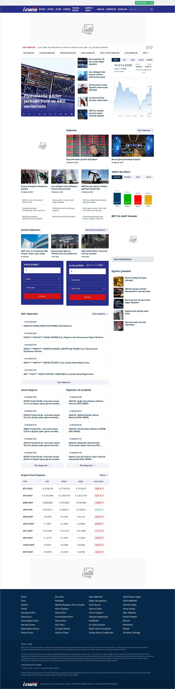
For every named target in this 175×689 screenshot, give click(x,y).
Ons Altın (60, 624)
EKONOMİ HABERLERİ (68, 53)
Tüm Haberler (144, 130)
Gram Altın (60, 612)
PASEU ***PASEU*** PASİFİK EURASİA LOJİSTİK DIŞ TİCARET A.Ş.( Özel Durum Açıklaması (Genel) (61, 350)
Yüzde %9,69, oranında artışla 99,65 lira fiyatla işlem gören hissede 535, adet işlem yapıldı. (41, 459)
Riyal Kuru (26, 616)
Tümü (102, 475)
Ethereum (128, 624)
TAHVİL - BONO (76, 9)
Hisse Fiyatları (96, 612)
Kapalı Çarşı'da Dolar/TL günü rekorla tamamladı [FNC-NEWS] (87, 458)
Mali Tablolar (129, 612)
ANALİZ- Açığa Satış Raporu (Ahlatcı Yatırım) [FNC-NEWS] (86, 402)
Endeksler (94, 620)
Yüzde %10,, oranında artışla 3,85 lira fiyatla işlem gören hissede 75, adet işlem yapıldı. (41, 431)
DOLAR (138, 206)
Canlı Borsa (95, 604)
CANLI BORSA (141, 3)
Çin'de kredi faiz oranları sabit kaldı (98, 99)
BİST (116, 60)
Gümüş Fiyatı (61, 632)
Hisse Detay (129, 608)
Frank (24, 608)
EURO (133, 60)
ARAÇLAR (122, 9)
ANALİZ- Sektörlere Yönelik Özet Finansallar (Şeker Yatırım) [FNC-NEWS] (84, 445)
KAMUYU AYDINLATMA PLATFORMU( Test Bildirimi (48, 326)
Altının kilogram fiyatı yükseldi (136, 279)
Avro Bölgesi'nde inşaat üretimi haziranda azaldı (97, 74)
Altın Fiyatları (62, 608)
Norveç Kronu (28, 624)
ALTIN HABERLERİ (131, 53)
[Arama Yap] (151, 9)
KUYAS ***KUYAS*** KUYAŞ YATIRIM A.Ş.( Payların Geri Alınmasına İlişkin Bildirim (63, 337)
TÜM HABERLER (28, 53)
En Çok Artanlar (97, 624)
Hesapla (42, 296)
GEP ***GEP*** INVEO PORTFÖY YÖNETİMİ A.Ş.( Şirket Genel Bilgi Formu (59, 374)
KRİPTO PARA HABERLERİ (152, 53)
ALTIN (58, 9)
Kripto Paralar (130, 616)
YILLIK (148, 177)
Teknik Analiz (129, 604)
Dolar (24, 596)
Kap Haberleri (96, 596)
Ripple (126, 628)
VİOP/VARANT (130, 600)
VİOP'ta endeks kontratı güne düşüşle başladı (96, 113)
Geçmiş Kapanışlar (98, 616)
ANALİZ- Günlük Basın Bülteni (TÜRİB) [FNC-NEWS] (87, 430)
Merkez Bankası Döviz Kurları (70, 604)
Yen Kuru (59, 596)
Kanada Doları (28, 612)
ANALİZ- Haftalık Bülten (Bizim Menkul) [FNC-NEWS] (84, 416)
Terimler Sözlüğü (131, 632)
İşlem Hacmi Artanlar (100, 628)
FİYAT (47, 481)
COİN (25, 481)
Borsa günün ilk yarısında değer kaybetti (97, 61)
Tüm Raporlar (41, 465)
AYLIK (138, 177)
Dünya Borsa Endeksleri (101, 632)
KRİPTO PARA (89, 9)
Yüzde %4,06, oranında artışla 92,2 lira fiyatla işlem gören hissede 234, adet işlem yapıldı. (42, 417)
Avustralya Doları (30, 620)
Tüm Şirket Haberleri (95, 230)
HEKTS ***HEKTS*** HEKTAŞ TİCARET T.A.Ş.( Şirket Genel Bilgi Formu (57, 362)
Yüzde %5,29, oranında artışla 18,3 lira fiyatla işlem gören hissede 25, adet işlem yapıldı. (42, 445)
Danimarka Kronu (30, 628)
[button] (151, 47)
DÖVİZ (51, 9)
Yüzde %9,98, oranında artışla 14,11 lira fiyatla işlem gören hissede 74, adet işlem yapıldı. (41, 403)
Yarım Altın (60, 620)
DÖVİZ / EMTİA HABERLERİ (109, 53)
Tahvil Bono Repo (132, 596)
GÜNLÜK (117, 177)
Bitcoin (126, 620)
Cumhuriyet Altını (64, 616)
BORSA (42, 9)
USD (124, 60)
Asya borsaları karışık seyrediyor (135, 323)
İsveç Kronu (27, 632)
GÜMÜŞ (66, 9)
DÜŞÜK (80, 481)
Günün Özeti (95, 608)
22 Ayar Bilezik (62, 628)
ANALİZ (100, 9)
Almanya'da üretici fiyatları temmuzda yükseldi (98, 87)
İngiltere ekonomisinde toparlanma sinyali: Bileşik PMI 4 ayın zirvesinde (67, 47)
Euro (23, 600)
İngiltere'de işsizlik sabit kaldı (136, 312)
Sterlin (24, 604)
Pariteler (59, 600)
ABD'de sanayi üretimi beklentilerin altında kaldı (137, 290)
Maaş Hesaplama (98, 600)
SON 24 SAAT (98, 481)
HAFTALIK (127, 177)
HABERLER (111, 9)
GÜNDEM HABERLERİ (47, 53)
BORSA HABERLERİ (88, 53)
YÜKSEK (64, 481)
